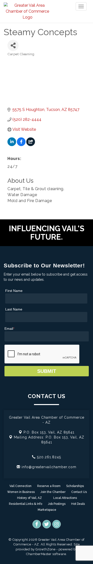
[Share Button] (13, 45)
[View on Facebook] (21, 144)
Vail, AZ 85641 (49, 432)
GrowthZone (45, 549)
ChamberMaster (39, 554)
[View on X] (30, 144)
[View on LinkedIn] (11, 144)
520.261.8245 (48, 457)
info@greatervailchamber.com (48, 467)
